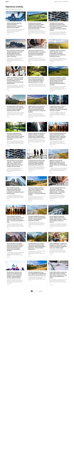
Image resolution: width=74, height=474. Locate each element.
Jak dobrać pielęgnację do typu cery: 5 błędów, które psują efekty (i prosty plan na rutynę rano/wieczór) (37, 274)
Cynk (7, 1)
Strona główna (65, 1)
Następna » (40, 291)
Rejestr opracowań (58, 1)
